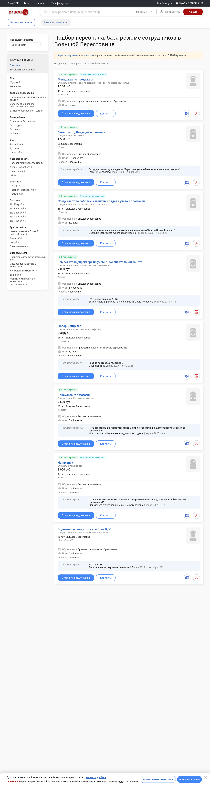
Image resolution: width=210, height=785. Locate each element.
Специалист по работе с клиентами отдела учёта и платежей (101, 201)
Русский (14, 148)
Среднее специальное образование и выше (22, 105)
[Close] (206, 777)
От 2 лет (14, 129)
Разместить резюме (21, 22)
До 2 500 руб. (17, 212)
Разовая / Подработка (22, 190)
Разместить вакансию (56, 22)
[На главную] (19, 12)
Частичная (16, 194)
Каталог (40, 3)
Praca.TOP (13, 3)
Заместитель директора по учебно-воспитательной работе (100, 262)
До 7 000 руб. (17, 220)
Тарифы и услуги (60, 3)
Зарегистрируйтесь (68, 55)
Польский (15, 152)
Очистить (15, 65)
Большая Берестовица (22, 69)
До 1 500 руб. (17, 208)
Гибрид (14, 175)
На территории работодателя (26, 163)
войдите (88, 55)
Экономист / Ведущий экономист (81, 132)
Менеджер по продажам (75, 79)
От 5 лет (14, 133)
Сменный (15, 238)
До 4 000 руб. (17, 216)
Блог (26, 3)
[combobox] (144, 11)
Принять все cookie (189, 779)
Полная (14, 185)
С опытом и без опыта (22, 121)
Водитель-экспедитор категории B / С (84, 529)
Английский (16, 144)
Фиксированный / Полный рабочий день (24, 233)
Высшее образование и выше (26, 110)
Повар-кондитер (69, 326)
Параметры (172, 11)
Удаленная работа (20, 167)
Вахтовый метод (19, 246)
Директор (15, 274)
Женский (15, 86)
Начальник (65, 462)
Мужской (15, 82)
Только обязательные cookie (158, 779)
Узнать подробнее (96, 777)
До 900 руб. (16, 204)
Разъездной (16, 171)
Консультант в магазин (22, 270)
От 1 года (15, 125)
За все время (19, 45)
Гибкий (13, 242)
